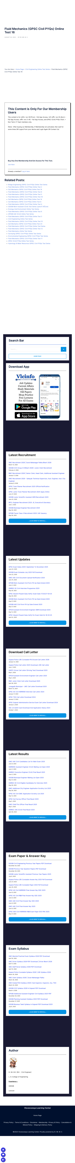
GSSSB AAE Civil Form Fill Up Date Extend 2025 (25, 604)
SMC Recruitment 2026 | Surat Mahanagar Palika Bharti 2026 (30, 462)
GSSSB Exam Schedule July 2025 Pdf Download (25, 572)
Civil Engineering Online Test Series (37, 69)
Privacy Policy (8, 1122)
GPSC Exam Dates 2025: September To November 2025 (28, 567)
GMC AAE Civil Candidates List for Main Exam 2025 (27, 761)
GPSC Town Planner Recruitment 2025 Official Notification (29, 486)
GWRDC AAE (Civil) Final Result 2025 (22, 810)
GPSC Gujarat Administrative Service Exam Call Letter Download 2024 (33, 702)
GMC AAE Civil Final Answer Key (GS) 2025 (24, 901)
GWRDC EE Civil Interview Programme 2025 (24, 588)
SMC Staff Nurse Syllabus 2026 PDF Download (25, 967)
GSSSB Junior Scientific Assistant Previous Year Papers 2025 (30, 874)
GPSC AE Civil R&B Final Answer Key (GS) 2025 (25, 895)
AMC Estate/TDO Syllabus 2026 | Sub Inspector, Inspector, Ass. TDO (32, 983)
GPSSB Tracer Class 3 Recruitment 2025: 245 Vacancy (28, 513)
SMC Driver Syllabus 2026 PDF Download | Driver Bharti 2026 (30, 961)
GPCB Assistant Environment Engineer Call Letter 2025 (28, 676)
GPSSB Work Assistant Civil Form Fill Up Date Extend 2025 (29, 583)
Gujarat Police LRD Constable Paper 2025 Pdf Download (28, 885)
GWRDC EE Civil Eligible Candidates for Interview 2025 (28, 783)
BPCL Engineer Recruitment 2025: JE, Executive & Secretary (29, 502)
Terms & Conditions (22, 1122)
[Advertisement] (37, 13)
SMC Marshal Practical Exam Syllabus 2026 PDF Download (29, 956)
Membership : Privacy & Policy (49, 1122)
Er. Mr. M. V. (24, 37)
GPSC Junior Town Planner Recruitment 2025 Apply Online (29, 492)
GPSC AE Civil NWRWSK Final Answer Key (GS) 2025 (27, 890)
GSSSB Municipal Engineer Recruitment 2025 (24, 508)
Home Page (20, 69)
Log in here (26, 171)
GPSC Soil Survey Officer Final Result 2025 (24, 799)
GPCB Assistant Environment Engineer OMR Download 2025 (29, 610)
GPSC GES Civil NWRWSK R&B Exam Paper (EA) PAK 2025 (29, 912)
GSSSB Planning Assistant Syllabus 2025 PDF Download (28, 999)
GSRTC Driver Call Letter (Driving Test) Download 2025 (28, 670)
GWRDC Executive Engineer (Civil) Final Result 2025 (27, 772)
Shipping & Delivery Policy (43, 1125)
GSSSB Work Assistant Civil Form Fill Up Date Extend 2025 (29, 599)
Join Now (11, 164)
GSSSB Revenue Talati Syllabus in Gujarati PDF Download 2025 (31, 1004)
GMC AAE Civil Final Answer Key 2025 (22, 906)
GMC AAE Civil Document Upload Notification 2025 (27, 578)
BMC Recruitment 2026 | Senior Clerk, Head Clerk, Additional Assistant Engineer (36, 473)
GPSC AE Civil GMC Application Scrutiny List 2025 (26, 794)
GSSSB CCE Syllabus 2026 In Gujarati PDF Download (27, 988)
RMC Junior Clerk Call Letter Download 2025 (24, 681)
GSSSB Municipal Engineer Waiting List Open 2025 (26, 777)
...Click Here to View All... (38, 521)
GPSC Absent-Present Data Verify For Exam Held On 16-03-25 (30, 615)
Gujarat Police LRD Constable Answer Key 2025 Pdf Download (30, 879)
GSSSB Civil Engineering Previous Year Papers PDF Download (30, 863)
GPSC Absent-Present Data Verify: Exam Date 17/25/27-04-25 (30, 594)
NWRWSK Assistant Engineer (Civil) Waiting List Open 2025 (29, 767)
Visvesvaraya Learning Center (37, 1108)
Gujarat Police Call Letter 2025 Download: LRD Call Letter (29, 665)
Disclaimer (33, 1122)
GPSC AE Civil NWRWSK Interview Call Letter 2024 (26, 692)
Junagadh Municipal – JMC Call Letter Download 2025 (28, 686)
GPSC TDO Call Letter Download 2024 (22, 697)
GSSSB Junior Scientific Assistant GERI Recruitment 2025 (28, 497)
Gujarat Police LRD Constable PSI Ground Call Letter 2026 (29, 660)
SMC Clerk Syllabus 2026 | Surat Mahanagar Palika (26, 978)
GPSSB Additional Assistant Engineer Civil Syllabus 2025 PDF (30, 994)
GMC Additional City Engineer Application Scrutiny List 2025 (30, 788)
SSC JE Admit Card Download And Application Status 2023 (29, 708)
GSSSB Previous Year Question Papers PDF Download (27, 869)
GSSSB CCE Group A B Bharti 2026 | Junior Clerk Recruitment (30, 468)
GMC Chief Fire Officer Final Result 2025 (23, 804)
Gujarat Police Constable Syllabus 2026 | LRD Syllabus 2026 (30, 972)
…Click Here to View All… (37, 715)
